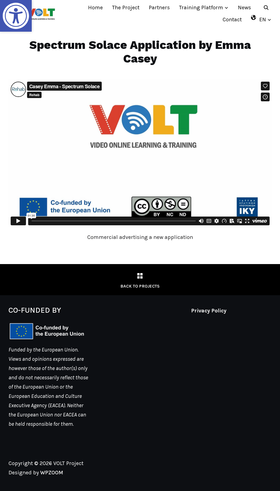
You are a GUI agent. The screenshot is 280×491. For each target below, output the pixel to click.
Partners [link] (159, 7)
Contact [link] (232, 19)
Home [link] (95, 7)
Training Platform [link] (201, 7)
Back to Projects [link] (140, 286)
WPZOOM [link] (51, 472)
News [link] (244, 7)
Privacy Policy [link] (208, 310)
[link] (16, 16)
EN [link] (262, 19)
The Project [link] (125, 7)
